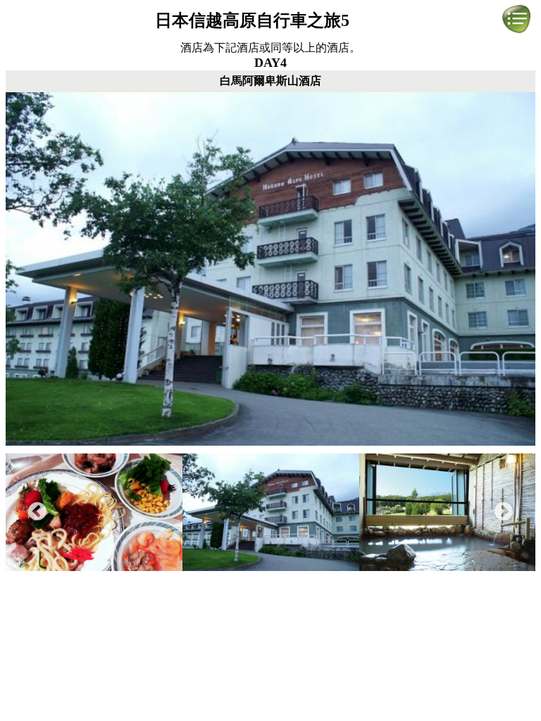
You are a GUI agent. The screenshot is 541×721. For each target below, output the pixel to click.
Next (503, 511)
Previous (37, 511)
